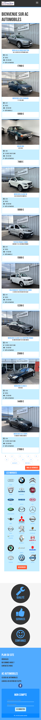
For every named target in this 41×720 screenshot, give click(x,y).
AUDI (10, 485)
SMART (21, 552)
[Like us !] (20, 685)
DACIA (10, 494)
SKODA (11, 552)
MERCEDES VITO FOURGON (20, 98)
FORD (10, 504)
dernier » (28, 463)
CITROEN (32, 485)
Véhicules (5, 659)
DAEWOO (21, 494)
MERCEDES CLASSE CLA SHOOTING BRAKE (20, 338)
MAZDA (21, 514)
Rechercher (22, 567)
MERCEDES (33, 514)
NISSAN (33, 523)
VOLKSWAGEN (21, 562)
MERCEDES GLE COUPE (20, 434)
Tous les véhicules (32, 468)
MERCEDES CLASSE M (20, 194)
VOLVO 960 (20, 146)
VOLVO (32, 562)
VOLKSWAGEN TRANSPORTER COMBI (20, 290)
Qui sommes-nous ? (8, 662)
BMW (21, 485)
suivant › (15, 463)
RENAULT (21, 543)
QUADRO (10, 538)
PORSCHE (32, 533)
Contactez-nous (7, 666)
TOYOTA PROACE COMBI (20, 242)
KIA (32, 504)
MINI (11, 523)
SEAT (32, 543)
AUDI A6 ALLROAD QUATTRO (20, 50)
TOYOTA (11, 562)
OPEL (10, 533)
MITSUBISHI (22, 523)
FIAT (32, 494)
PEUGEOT (21, 533)
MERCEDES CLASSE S (20, 386)
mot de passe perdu (21, 715)
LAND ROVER (10, 514)
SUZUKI (32, 552)
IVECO (21, 504)
